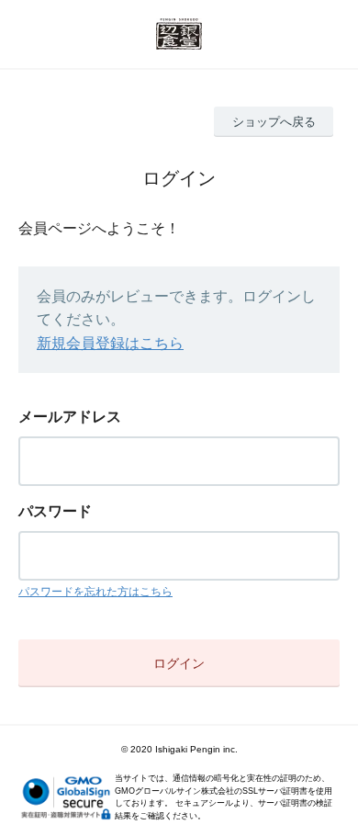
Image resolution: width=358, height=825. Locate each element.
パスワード (55, 511)
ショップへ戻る (274, 122)
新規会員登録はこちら (110, 343)
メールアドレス (69, 416)
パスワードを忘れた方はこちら (95, 591)
